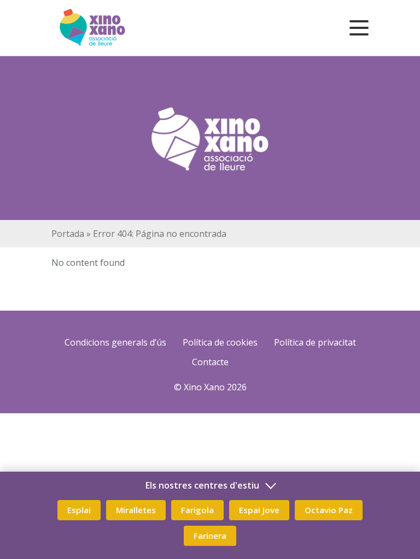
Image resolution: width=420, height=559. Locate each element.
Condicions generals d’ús (115, 342)
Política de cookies (220, 342)
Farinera (210, 535)
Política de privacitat (315, 342)
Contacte (210, 362)
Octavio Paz (329, 509)
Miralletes (136, 509)
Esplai (79, 509)
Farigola (197, 509)
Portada (67, 234)
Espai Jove (259, 509)
